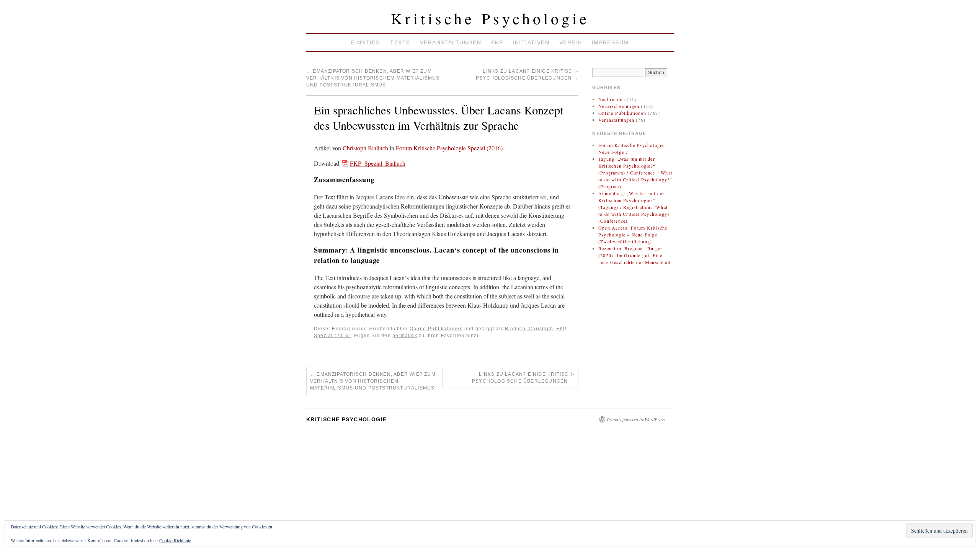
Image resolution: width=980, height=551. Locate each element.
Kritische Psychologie (490, 18)
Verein (570, 42)
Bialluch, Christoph (529, 328)
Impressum (610, 42)
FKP (497, 42)
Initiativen (531, 42)
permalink (404, 335)
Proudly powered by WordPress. (636, 419)
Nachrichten (611, 99)
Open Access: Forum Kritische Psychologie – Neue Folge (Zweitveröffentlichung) (633, 235)
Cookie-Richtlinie (175, 540)
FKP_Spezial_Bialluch (377, 163)
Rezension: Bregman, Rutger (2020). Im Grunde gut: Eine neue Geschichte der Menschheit (634, 255)
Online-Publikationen (436, 328)
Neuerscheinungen (618, 106)
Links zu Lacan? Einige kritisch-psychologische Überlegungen (523, 378)
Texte (400, 42)
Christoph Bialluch (365, 148)
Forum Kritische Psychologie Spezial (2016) (449, 148)
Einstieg (365, 42)
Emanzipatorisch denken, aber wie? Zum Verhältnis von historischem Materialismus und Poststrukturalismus (372, 78)
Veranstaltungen (450, 42)
